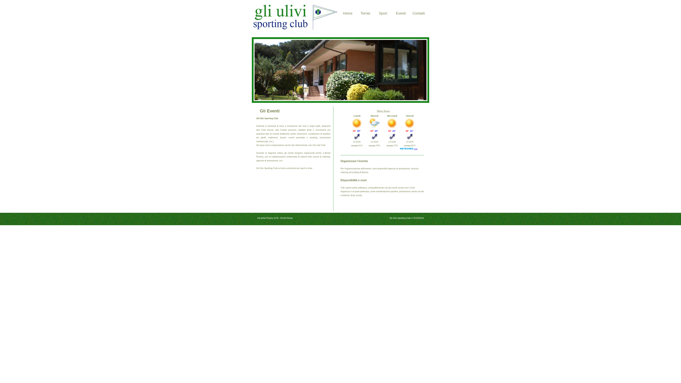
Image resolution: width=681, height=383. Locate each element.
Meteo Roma (383, 111)
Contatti (419, 13)
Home (347, 13)
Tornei (365, 13)
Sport (383, 13)
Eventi (401, 13)
